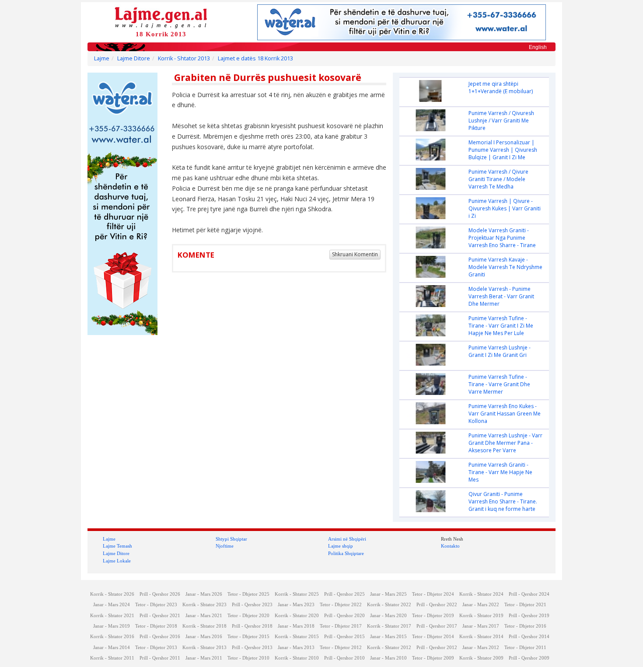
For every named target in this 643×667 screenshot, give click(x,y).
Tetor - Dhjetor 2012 (341, 647)
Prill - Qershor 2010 (344, 658)
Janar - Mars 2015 (388, 636)
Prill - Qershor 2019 (529, 615)
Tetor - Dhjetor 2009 (433, 658)
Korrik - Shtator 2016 (112, 636)
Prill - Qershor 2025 (344, 594)
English (538, 47)
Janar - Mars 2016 (203, 636)
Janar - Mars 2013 (296, 647)
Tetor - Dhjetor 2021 (525, 604)
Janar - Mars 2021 (203, 615)
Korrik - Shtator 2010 (297, 658)
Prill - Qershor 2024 (529, 594)
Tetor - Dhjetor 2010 (248, 658)
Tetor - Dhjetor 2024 (433, 594)
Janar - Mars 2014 (111, 647)
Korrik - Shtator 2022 (389, 604)
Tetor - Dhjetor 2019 (433, 615)
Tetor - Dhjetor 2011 (525, 647)
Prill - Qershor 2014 (529, 636)
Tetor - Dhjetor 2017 (341, 626)
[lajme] (161, 17)
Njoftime (225, 545)
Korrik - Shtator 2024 (481, 594)
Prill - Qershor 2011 (160, 658)
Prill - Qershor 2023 (252, 604)
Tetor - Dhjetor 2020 (248, 615)
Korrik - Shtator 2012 (389, 647)
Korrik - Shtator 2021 (112, 615)
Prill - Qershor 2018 (252, 626)
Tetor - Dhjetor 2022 (341, 604)
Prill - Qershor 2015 (344, 636)
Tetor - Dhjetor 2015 (248, 636)
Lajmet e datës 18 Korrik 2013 (255, 58)
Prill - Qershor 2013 (252, 647)
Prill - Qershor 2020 (344, 615)
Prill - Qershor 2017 (436, 626)
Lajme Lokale (117, 560)
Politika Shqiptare (346, 553)
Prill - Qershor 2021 (160, 615)
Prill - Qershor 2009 (529, 658)
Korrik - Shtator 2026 (112, 594)
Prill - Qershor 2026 (160, 594)
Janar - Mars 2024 (111, 604)
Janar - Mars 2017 (480, 626)
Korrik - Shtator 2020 (297, 615)
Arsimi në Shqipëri (347, 538)
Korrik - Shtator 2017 (389, 626)
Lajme (101, 58)
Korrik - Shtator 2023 (204, 604)
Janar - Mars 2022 (480, 604)
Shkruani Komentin (355, 254)
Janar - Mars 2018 (296, 626)
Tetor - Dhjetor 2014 (433, 636)
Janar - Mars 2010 (388, 658)
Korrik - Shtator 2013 (184, 58)
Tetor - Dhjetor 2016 (525, 626)
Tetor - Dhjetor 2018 (156, 626)
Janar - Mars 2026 (203, 594)
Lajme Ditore (133, 58)
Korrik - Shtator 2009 (481, 658)
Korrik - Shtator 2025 (297, 594)
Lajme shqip (340, 545)
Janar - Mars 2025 (388, 594)
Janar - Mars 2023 (296, 604)
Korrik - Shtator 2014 (481, 636)
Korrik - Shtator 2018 (204, 626)
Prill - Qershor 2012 (436, 647)
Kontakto (450, 545)
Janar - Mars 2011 (203, 658)
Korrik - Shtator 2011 (112, 658)
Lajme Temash (117, 545)
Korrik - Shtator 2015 (297, 636)
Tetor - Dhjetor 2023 (156, 604)
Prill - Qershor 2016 (160, 636)
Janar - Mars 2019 (111, 626)
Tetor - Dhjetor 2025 (248, 594)
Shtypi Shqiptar (231, 538)
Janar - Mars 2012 (480, 647)
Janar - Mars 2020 (388, 615)
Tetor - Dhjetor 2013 (156, 647)
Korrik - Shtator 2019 (481, 615)
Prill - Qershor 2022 (436, 604)
